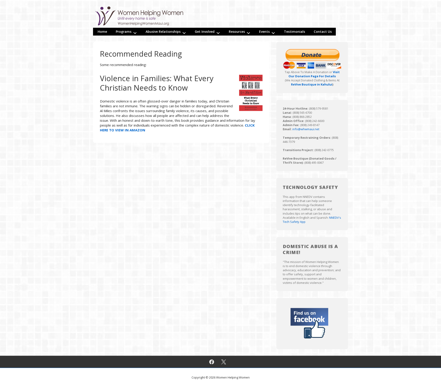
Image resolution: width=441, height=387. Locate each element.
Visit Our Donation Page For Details (314, 74)
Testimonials (294, 31)
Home (102, 31)
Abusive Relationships (163, 31)
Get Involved (205, 31)
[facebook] (211, 362)
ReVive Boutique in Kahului (311, 84)
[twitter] (223, 362)
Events (264, 31)
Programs (123, 31)
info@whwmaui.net (305, 129)
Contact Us (323, 31)
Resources (237, 31)
